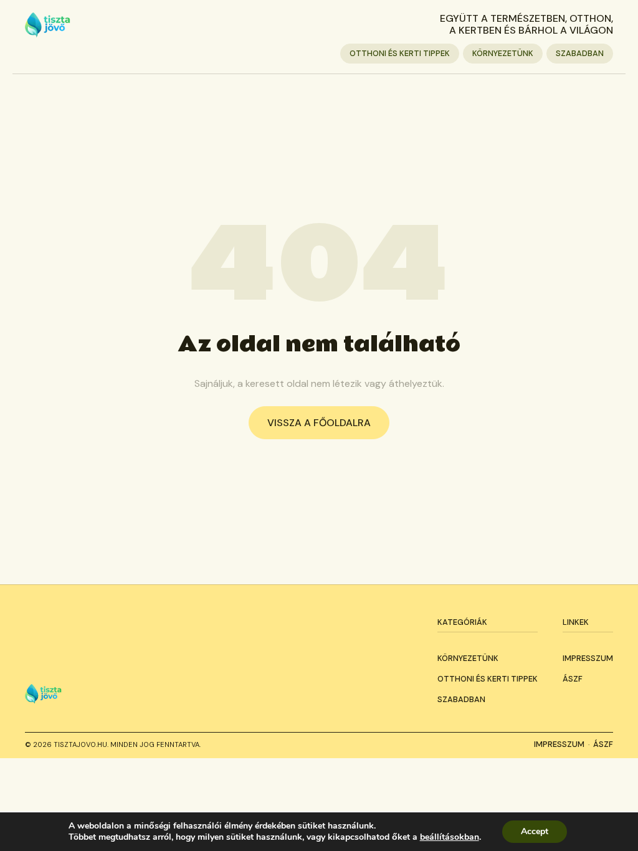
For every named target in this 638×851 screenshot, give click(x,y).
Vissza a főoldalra (319, 422)
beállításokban (449, 837)
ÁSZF (573, 678)
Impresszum (588, 658)
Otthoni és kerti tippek (400, 53)
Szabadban (580, 53)
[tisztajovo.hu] (47, 24)
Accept (534, 831)
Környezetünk (502, 53)
